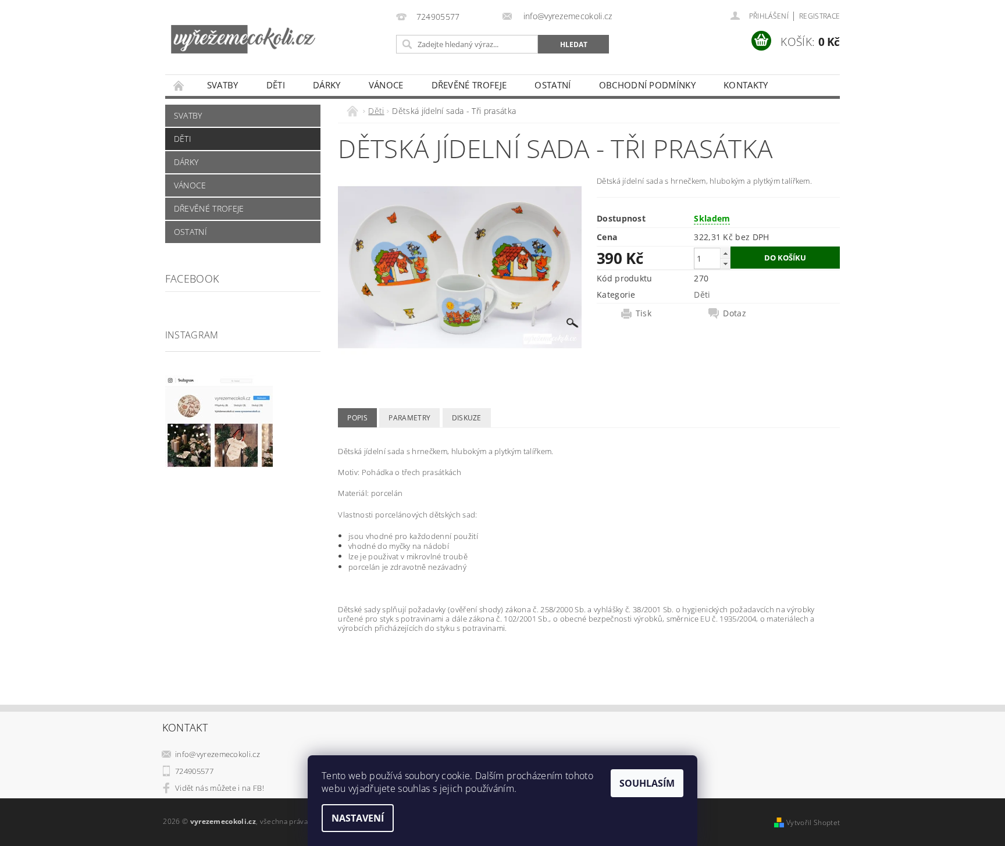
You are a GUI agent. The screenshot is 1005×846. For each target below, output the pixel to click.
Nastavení (358, 818)
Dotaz (734, 313)
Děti (275, 85)
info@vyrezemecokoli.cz (217, 754)
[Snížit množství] (725, 263)
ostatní (552, 85)
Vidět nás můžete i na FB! (219, 788)
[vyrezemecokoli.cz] (243, 29)
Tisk (643, 313)
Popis (357, 418)
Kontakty (746, 85)
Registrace (819, 16)
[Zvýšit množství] (725, 253)
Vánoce (386, 85)
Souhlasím (647, 783)
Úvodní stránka (179, 85)
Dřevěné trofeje (469, 85)
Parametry (409, 418)
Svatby (222, 85)
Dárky (327, 85)
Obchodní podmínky (647, 85)
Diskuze (467, 418)
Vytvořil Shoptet (813, 822)
